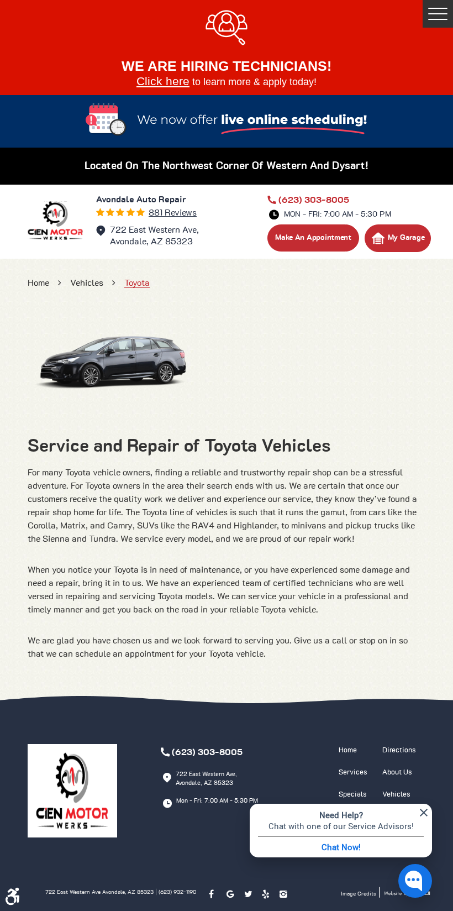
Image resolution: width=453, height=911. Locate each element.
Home (38, 283)
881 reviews (173, 213)
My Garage (406, 238)
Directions (399, 750)
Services (353, 772)
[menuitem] (360, 750)
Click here (162, 81)
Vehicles (86, 283)
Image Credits (359, 894)
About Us (397, 772)
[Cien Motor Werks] (55, 220)
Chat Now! (341, 846)
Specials (353, 794)
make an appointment (313, 238)
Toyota (137, 283)
